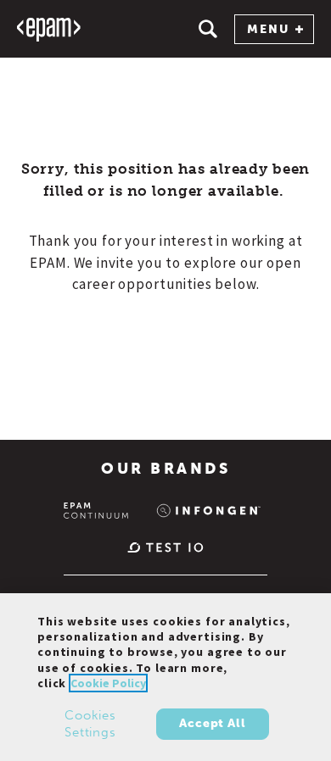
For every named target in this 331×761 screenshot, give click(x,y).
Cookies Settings (90, 724)
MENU (268, 29)
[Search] (208, 28)
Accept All (212, 723)
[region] (165, 677)
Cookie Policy (108, 683)
